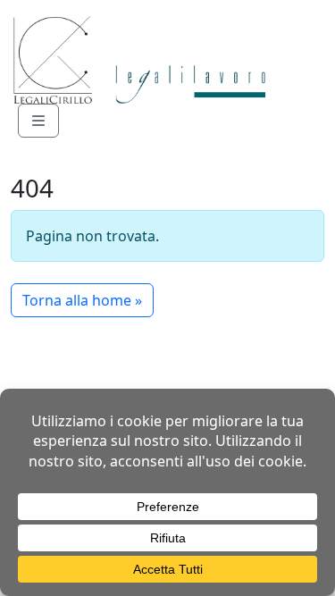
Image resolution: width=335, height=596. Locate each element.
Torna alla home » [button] (82, 300)
